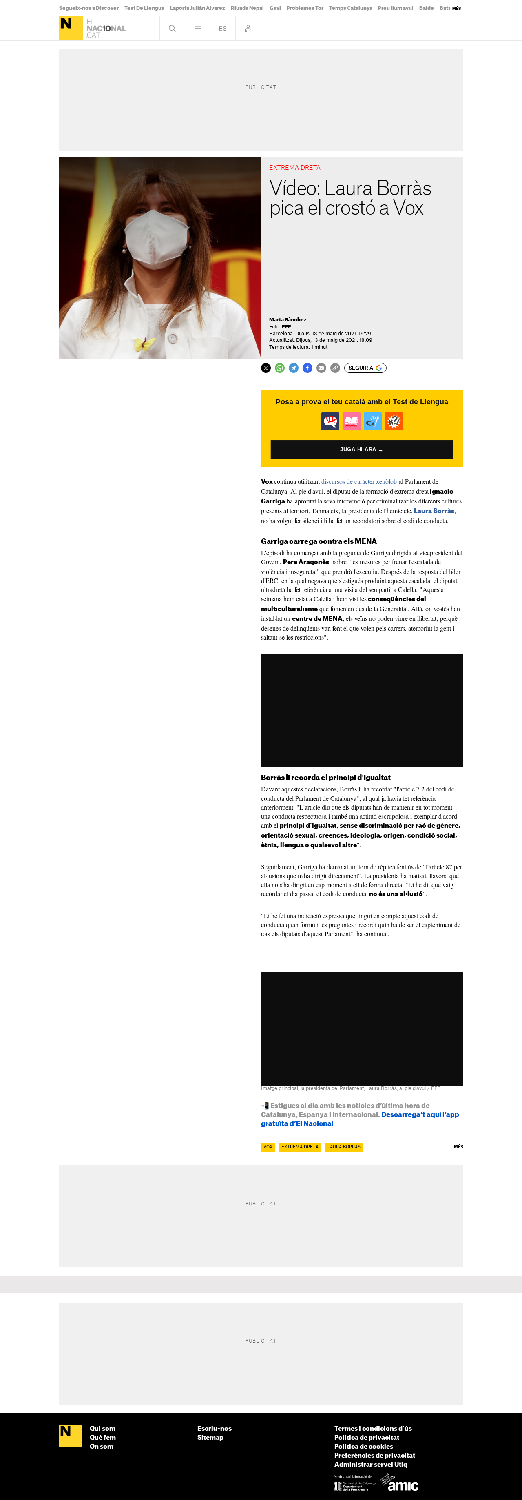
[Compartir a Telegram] (294, 368)
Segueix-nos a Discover (89, 8)
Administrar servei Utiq (370, 1465)
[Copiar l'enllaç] (335, 368)
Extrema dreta (300, 1147)
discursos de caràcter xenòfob (359, 481)
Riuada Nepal (247, 8)
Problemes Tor (305, 8)
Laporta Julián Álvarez (197, 8)
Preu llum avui (396, 8)
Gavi (275, 8)
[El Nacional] (71, 28)
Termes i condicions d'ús (373, 1429)
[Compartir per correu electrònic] (321, 368)
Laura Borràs (434, 511)
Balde (426, 8)
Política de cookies (363, 1447)
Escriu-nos (214, 1429)
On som (101, 1447)
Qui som (102, 1429)
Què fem (103, 1438)
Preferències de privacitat (374, 1456)
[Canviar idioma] (222, 28)
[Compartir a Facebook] (307, 368)
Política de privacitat (366, 1438)
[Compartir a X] (266, 368)
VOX (267, 1147)
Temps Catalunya (350, 8)
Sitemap (210, 1438)
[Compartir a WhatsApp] (280, 368)
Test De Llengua (144, 8)
